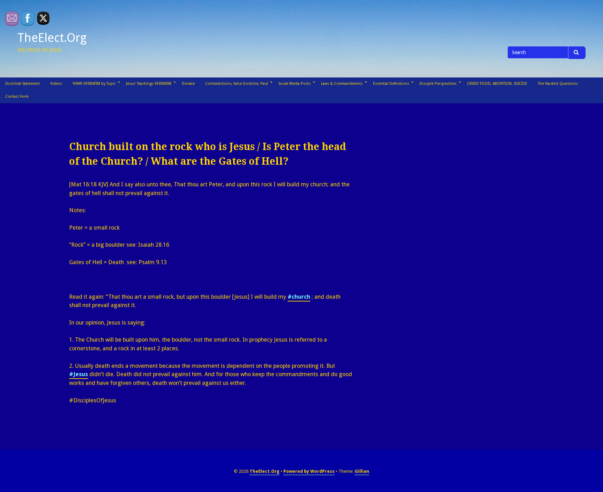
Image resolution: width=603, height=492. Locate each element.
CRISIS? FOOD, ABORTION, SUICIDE (497, 83)
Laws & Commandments (342, 83)
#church (299, 296)
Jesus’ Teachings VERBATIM (148, 83)
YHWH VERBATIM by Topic (94, 83)
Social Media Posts (294, 83)
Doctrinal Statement (22, 83)
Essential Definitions (391, 83)
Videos (56, 83)
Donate (188, 83)
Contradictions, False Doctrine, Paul (236, 83)
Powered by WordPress (309, 471)
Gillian (362, 471)
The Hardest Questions (558, 83)
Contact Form (17, 96)
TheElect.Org (52, 38)
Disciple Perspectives (437, 83)
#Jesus (78, 374)
